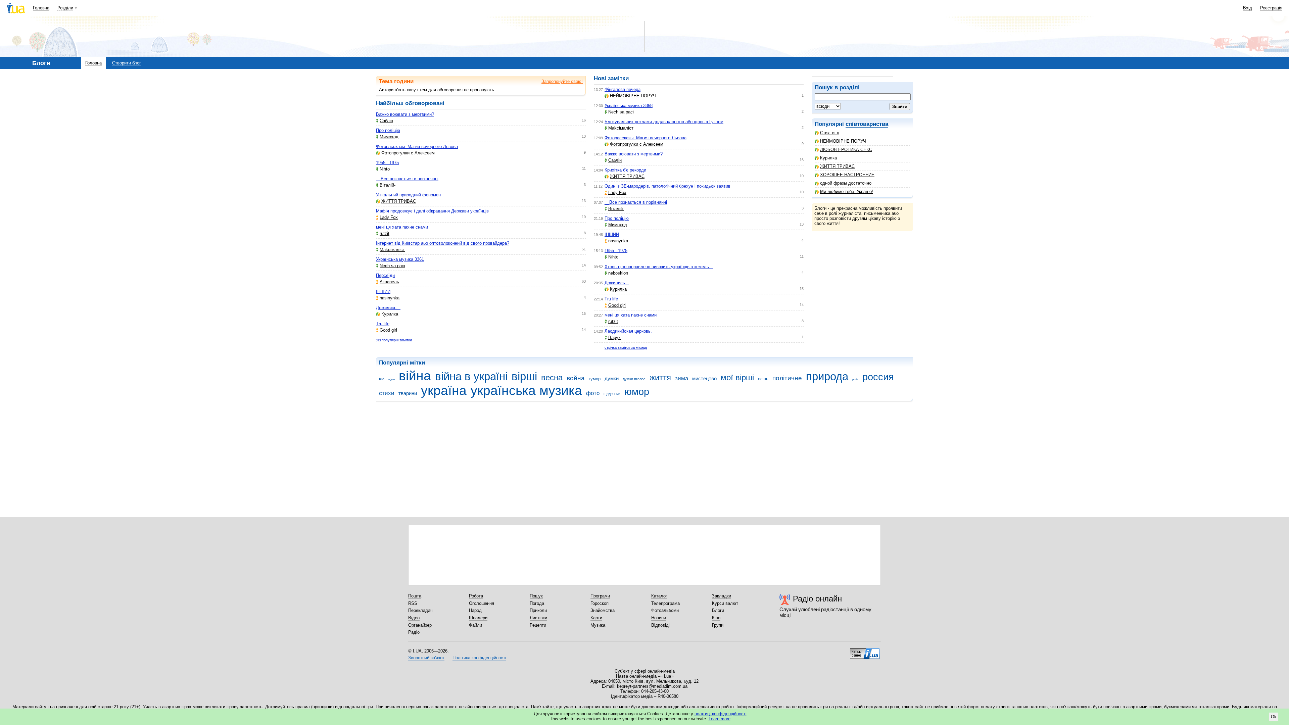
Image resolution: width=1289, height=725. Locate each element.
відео (391, 379)
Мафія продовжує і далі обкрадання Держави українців (432, 210)
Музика (597, 625)
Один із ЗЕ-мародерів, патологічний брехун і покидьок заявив (667, 186)
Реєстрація (1271, 7)
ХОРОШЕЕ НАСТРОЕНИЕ (847, 174)
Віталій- (387, 185)
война (576, 378)
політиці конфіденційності (721, 713)
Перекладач (420, 610)
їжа (381, 379)
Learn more (719, 718)
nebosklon (618, 273)
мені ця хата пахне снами (402, 227)
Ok (1274, 716)
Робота (476, 595)
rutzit (384, 233)
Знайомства (602, 610)
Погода (537, 603)
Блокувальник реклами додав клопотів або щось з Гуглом (664, 121)
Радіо (414, 632)
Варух (614, 337)
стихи (386, 393)
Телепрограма (665, 603)
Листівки (538, 617)
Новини (658, 617)
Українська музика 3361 (400, 259)
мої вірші (737, 377)
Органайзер (420, 625)
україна (444, 390)
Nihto (385, 169)
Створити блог (126, 62)
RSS (412, 603)
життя (660, 377)
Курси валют (725, 603)
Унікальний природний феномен (408, 194)
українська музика (526, 390)
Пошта (414, 595)
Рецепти (538, 625)
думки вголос (634, 379)
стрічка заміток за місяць (626, 347)
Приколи (538, 610)
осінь (763, 378)
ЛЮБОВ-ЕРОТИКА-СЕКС (846, 149)
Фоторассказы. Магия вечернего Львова (417, 146)
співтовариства (867, 124)
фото (593, 393)
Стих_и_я (829, 132)
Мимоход (389, 136)
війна (415, 376)
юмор (636, 391)
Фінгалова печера (622, 89)
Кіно (716, 617)
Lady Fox (389, 217)
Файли (475, 625)
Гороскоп (599, 603)
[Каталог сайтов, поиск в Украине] (864, 651)
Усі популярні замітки (394, 340)
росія (855, 379)
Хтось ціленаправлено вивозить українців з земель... (659, 266)
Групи (717, 625)
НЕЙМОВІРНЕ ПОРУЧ (843, 141)
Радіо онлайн (817, 598)
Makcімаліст (392, 249)
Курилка (828, 157)
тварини (407, 393)
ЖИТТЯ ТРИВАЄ (837, 166)
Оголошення (481, 603)
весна (552, 377)
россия (878, 377)
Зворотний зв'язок (426, 657)
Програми (600, 595)
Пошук (536, 595)
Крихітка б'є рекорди (625, 170)
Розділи (65, 7)
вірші (524, 376)
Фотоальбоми (665, 610)
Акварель (389, 281)
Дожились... (388, 307)
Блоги (718, 610)
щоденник (612, 394)
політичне (787, 378)
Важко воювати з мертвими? (405, 114)
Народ (475, 610)
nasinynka (389, 297)
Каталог (659, 595)
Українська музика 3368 (629, 105)
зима (681, 378)
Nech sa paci (392, 265)
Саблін (386, 120)
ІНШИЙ (383, 291)
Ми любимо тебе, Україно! (846, 191)
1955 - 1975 (387, 162)
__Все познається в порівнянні (407, 178)
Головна (41, 7)
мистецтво (704, 378)
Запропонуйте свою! (562, 81)
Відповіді (660, 625)
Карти (596, 617)
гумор (595, 378)
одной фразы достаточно (845, 183)
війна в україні (471, 376)
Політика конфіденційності (479, 657)
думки (612, 378)
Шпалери (478, 617)
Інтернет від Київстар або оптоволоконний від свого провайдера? (442, 243)
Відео (414, 617)
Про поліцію (388, 130)
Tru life (382, 323)
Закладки (721, 595)
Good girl (388, 330)
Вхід (1247, 7)
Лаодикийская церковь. (628, 331)
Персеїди (385, 275)
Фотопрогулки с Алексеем (408, 152)
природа (827, 376)
